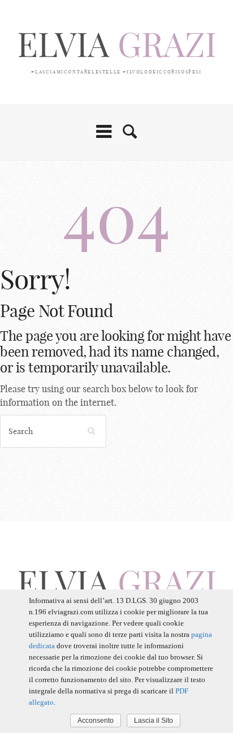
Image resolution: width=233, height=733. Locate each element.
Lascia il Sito (153, 721)
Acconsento (95, 721)
